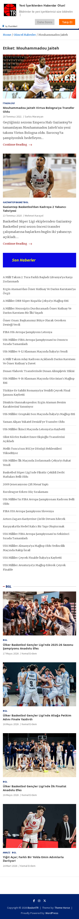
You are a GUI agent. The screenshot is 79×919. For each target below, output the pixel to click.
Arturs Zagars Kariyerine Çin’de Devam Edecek (34, 519)
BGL (9, 586)
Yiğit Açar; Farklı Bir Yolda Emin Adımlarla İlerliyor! (33, 859)
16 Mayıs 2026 (11, 724)
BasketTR (33, 907)
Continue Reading (15, 144)
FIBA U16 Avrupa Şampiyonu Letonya (27, 332)
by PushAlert (11, 26)
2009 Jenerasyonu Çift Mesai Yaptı (25, 484)
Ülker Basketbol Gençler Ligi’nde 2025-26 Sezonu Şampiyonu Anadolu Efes (38, 646)
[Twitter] (45, 901)
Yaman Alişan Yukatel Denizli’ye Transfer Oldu (34, 422)
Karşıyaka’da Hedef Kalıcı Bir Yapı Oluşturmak (33, 526)
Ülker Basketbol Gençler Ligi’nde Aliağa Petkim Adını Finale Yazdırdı (37, 717)
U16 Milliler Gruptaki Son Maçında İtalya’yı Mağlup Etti (39, 414)
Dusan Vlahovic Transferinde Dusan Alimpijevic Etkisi (38, 371)
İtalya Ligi (9, 103)
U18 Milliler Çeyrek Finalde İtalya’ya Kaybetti (32, 557)
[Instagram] (39, 901)
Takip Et (67, 22)
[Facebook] (34, 901)
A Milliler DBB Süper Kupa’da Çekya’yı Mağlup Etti (35, 301)
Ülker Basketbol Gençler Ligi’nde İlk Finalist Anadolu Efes (34, 788)
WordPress (51, 913)
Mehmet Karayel (34, 215)
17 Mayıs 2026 (11, 653)
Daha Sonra (44, 22)
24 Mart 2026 (10, 866)
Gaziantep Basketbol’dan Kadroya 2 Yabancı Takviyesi (34, 209)
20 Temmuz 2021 (12, 116)
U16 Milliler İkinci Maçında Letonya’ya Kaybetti (34, 429)
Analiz (6, 852)
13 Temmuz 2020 (12, 215)
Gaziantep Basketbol (15, 202)
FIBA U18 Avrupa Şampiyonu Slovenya (28, 511)
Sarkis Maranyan (34, 116)
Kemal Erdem (29, 653)
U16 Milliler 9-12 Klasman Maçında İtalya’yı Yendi (35, 351)
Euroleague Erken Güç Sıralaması (25, 492)
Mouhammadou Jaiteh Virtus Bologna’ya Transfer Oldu (38, 109)
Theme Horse (62, 907)
